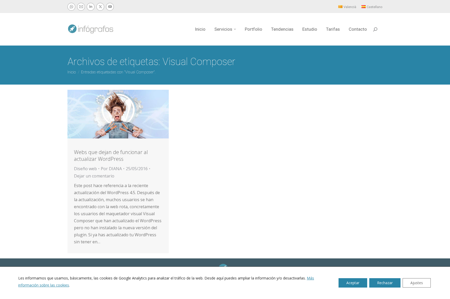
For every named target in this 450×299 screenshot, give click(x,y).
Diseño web (85, 168)
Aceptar (352, 282)
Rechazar (385, 282)
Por (111, 168)
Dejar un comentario (94, 176)
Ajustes (416, 282)
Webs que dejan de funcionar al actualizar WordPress (111, 155)
